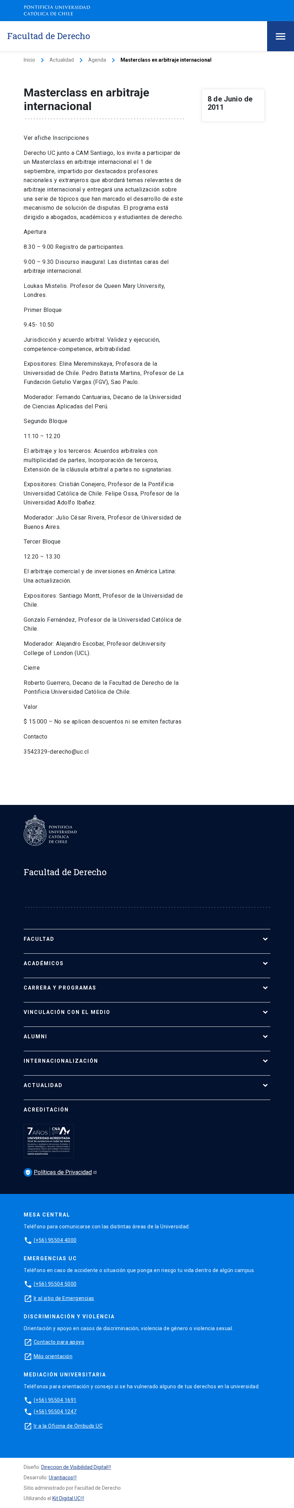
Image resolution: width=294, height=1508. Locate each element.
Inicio (29, 60)
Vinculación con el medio (67, 1012)
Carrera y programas (60, 988)
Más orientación (53, 1356)
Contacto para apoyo (59, 1342)
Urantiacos (61, 1477)
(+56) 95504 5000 (55, 1284)
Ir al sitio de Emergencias (64, 1298)
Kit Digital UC (66, 1498)
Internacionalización (61, 1061)
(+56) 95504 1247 (55, 1411)
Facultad (39, 939)
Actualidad (61, 60)
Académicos (44, 963)
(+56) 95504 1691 (55, 1400)
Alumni (35, 1036)
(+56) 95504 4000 (55, 1240)
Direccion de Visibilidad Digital (74, 1467)
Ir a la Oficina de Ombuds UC (68, 1426)
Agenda (97, 60)
